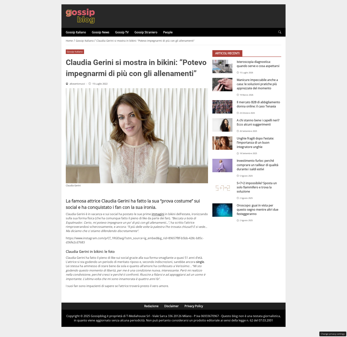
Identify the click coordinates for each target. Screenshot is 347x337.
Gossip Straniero (145, 32)
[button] (279, 32)
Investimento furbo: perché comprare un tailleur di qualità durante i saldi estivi (257, 165)
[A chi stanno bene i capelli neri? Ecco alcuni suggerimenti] (222, 125)
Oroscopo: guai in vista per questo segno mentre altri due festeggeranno (257, 209)
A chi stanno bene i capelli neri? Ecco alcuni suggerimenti (258, 122)
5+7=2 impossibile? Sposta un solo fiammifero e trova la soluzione (257, 187)
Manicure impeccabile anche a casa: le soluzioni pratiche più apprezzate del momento (257, 84)
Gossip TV (122, 32)
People (168, 32)
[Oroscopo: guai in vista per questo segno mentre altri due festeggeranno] (222, 210)
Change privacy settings (333, 333)
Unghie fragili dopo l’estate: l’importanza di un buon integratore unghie (255, 142)
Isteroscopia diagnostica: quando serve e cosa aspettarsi (258, 64)
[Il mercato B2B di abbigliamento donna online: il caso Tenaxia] (222, 107)
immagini (158, 214)
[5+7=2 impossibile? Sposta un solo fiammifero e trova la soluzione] (222, 187)
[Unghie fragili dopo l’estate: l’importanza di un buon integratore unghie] (222, 143)
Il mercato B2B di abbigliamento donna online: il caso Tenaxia (258, 104)
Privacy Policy (194, 306)
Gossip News (100, 32)
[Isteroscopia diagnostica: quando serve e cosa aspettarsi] (222, 66)
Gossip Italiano (76, 32)
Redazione (151, 306)
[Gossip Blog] (80, 16)
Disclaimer (171, 306)
